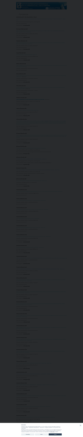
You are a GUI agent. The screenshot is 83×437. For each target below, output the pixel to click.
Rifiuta (41, 434)
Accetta (55, 434)
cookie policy (52, 431)
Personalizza (28, 434)
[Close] (80, 425)
